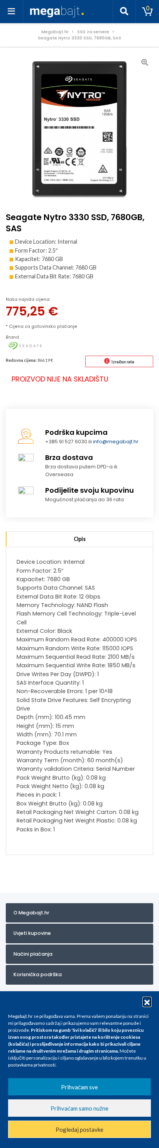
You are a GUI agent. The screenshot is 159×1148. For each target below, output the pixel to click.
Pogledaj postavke (79, 1129)
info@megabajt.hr (116, 441)
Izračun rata (123, 361)
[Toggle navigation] (11, 11)
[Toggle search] (124, 11)
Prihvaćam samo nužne (79, 1108)
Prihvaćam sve (79, 1087)
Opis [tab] (80, 539)
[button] (147, 1001)
